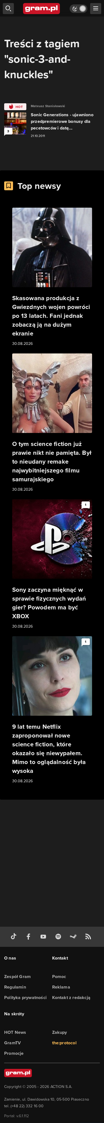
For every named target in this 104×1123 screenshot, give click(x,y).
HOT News (15, 1032)
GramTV (12, 1043)
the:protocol (64, 1043)
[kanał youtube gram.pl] (44, 937)
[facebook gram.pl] (29, 937)
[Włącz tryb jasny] (78, 8)
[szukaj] (8, 8)
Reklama (61, 987)
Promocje (14, 1053)
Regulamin (15, 987)
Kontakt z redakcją (71, 997)
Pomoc (59, 976)
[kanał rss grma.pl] (89, 937)
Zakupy (59, 1032)
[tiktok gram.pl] (14, 937)
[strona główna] (41, 8)
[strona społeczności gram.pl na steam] (74, 937)
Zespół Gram (17, 976)
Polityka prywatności (25, 997)
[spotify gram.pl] (59, 937)
